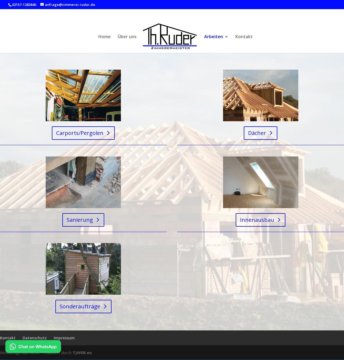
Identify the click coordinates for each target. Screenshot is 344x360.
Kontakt (244, 37)
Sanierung (80, 219)
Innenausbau (257, 219)
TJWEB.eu (82, 352)
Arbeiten (213, 37)
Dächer (257, 133)
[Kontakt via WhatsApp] (33, 347)
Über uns (127, 37)
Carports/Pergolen (79, 133)
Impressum (64, 337)
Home (104, 37)
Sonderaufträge (80, 306)
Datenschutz (35, 337)
